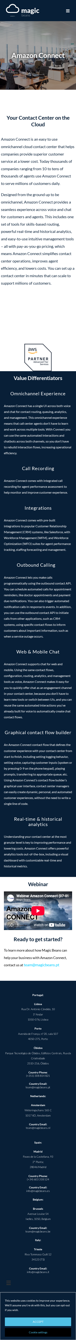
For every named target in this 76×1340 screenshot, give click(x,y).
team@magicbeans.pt (41, 964)
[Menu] (8, 1283)
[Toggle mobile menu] (68, 11)
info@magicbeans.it (38, 1272)
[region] (38, 1316)
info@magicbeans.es (38, 1191)
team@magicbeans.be (38, 1231)
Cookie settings (38, 1332)
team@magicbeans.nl (38, 1127)
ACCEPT (38, 1321)
